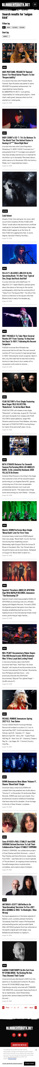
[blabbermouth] (16, 6)
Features (15, 27)
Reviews (22, 27)
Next (31, 1007)
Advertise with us (19, 1045)
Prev (7, 1007)
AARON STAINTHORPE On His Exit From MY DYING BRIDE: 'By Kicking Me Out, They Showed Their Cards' (18, 972)
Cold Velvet (7, 215)
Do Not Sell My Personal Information (12, 1063)
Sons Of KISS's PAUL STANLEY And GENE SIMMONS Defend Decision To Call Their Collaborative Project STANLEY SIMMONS (19, 844)
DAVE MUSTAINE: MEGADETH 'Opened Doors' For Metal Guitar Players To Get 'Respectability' (18, 74)
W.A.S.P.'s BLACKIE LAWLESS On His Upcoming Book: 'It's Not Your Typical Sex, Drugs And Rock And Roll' (18, 275)
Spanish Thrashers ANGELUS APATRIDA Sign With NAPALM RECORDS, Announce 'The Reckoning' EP (18, 592)
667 (26, 1007)
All (4, 27)
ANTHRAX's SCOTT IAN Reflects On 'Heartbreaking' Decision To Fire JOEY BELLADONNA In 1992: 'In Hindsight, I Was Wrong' (19, 908)
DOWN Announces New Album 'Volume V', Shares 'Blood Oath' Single (19, 783)
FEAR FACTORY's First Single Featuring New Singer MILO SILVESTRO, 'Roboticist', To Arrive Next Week (18, 404)
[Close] (36, 1050)
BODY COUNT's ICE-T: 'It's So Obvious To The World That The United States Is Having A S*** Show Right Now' (19, 140)
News (8, 27)
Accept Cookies (29, 1063)
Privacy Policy (12, 1058)
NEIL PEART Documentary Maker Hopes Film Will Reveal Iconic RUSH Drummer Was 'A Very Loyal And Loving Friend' (18, 655)
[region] (19, 1057)
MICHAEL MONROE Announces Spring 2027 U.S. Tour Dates (17, 720)
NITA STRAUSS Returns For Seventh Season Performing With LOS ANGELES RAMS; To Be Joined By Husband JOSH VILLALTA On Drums (18, 468)
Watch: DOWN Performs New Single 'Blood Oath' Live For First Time (17, 531)
